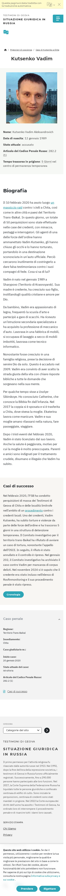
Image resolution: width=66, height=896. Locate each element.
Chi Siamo (9, 828)
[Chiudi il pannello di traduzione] (59, 4)
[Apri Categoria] (47, 730)
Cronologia (13, 594)
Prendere (27, 888)
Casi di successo (17, 691)
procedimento (34, 510)
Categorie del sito (17, 730)
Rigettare (50, 888)
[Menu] (58, 19)
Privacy (7, 834)
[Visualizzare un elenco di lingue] (51, 4)
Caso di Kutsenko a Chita (47, 49)
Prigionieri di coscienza (21, 49)
